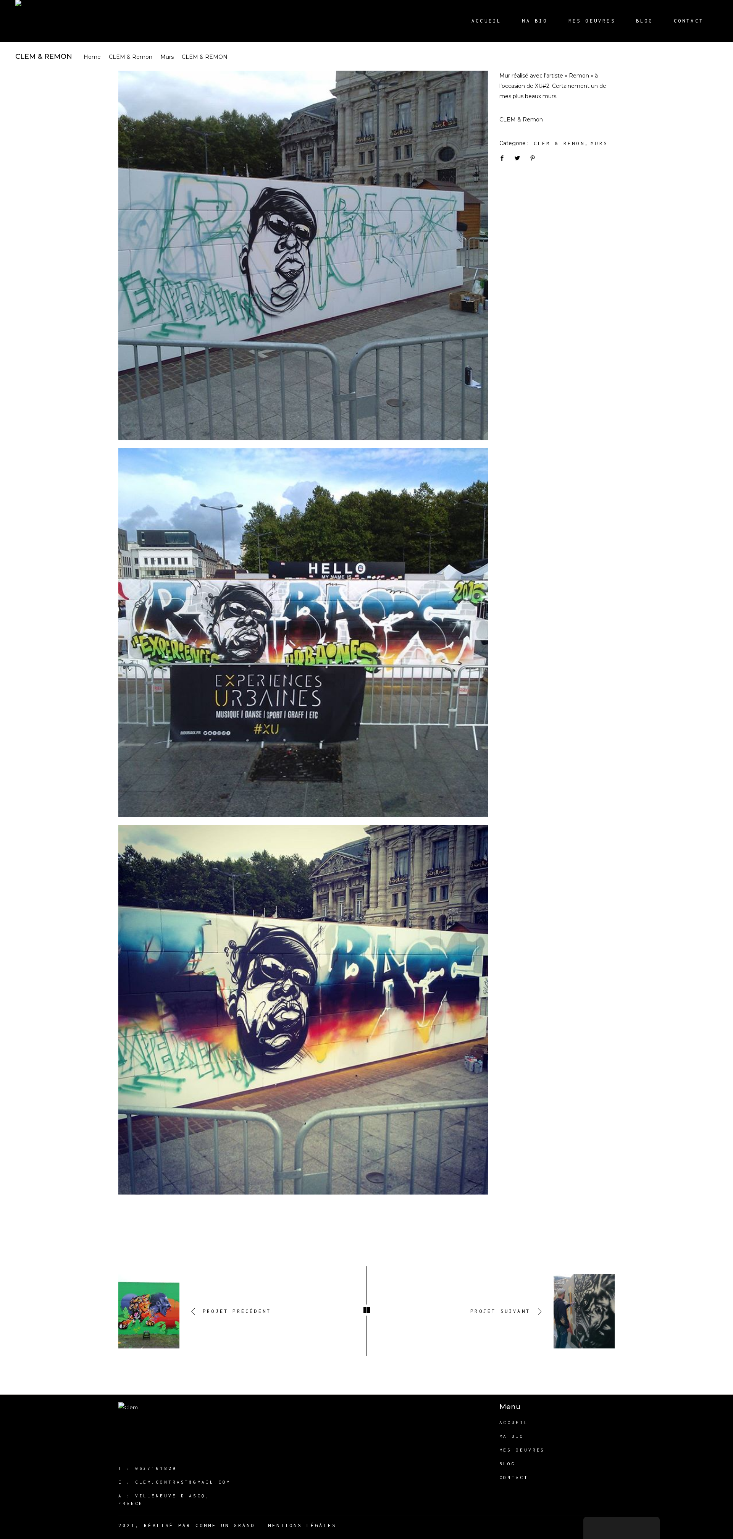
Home (92, 56)
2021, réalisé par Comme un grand (186, 1525)
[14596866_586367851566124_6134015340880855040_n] (303, 255)
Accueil (513, 1422)
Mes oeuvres (522, 1449)
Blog (507, 1463)
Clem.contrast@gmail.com (183, 1481)
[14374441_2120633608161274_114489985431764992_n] (303, 1010)
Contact (513, 1477)
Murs (167, 56)
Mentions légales (302, 1525)
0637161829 (156, 1468)
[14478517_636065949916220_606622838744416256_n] (303, 633)
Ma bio (511, 1436)
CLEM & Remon (130, 56)
